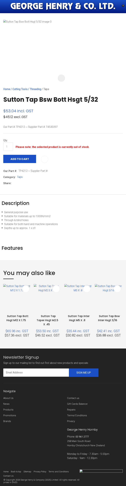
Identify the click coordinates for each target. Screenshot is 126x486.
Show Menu (5, 6)
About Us (8, 398)
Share (7, 183)
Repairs (71, 409)
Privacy (71, 421)
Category (9, 177)
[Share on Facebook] (13, 183)
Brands (7, 421)
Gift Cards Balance (77, 403)
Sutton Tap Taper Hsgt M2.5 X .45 (47, 320)
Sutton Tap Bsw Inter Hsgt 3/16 (109, 318)
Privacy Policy (40, 471)
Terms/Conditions (77, 415)
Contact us (73, 398)
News (6, 403)
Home (6, 89)
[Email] (23, 183)
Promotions (9, 415)
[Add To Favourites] (44, 159)
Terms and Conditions (59, 471)
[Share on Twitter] (18, 183)
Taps (46, 89)
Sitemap (27, 471)
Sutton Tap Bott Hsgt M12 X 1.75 (17, 318)
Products (8, 409)
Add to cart (19, 159)
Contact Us (8, 476)
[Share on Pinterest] (28, 183)
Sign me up (83, 372)
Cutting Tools (20, 89)
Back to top (16, 471)
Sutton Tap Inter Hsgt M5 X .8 (79, 318)
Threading (35, 89)
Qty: (5, 140)
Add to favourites (25, 288)
